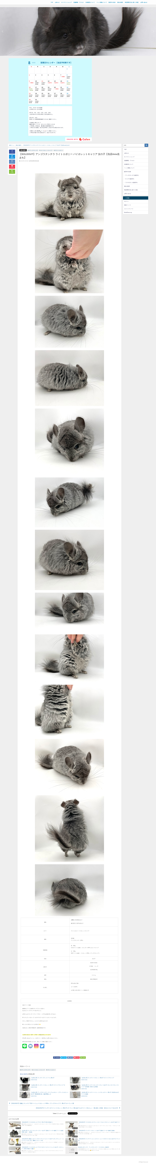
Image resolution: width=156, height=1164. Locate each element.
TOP (52, 2)
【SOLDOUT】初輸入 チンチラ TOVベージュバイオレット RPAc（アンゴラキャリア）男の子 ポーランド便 (42, 1103)
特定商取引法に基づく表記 (132, 2)
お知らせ (57, 2)
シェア (12, 152)
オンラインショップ (66, 2)
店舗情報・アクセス (78, 2)
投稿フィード (127, 205)
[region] (78, 31)
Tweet (12, 157)
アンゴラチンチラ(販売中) (132, 175)
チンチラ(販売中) (129, 178)
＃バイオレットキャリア (46, 150)
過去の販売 (120, 2)
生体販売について (90, 2)
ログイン (126, 201)
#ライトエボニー (59, 150)
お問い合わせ (143, 2)
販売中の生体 (112, 2)
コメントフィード (128, 208)
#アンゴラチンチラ (33, 150)
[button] (2, 31)
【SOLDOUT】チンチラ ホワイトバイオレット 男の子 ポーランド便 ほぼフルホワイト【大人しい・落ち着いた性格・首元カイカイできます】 (76, 1108)
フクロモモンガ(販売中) (131, 182)
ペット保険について (102, 2)
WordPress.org (128, 212)
